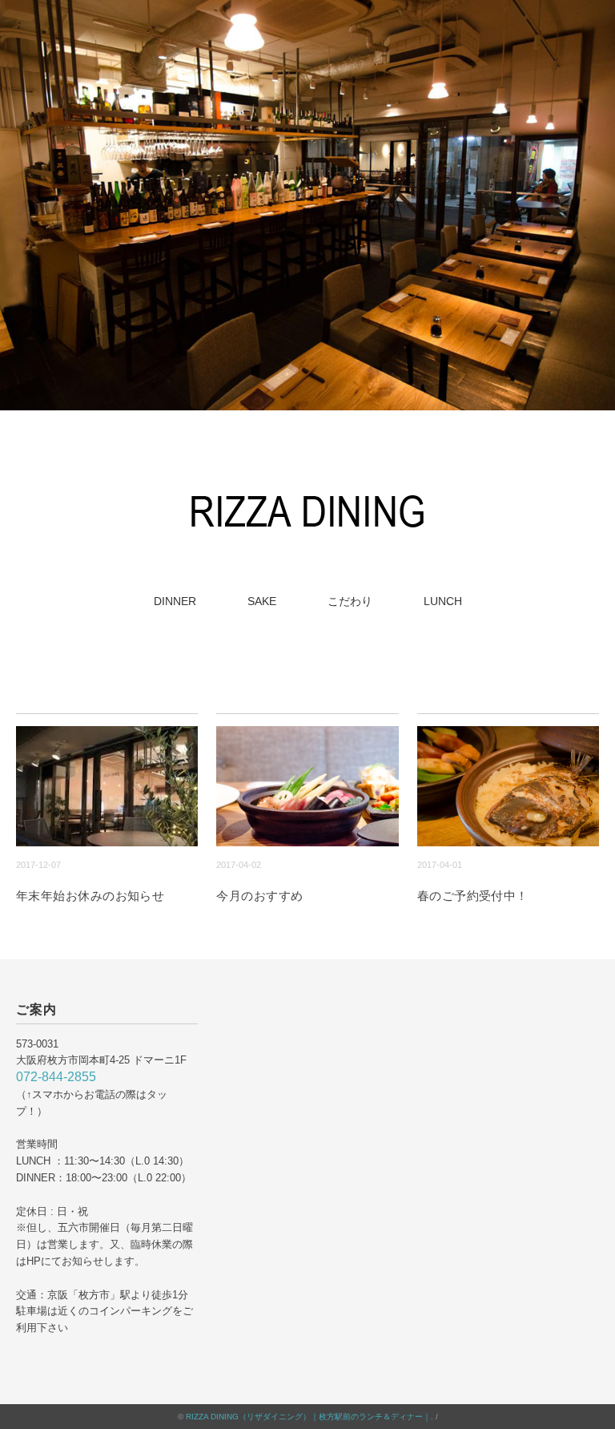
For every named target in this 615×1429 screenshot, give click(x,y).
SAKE (261, 601)
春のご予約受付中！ (473, 895)
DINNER (175, 601)
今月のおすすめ (259, 895)
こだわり (350, 601)
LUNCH (443, 601)
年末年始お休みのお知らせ (90, 895)
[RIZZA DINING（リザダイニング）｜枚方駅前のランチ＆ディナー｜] (308, 492)
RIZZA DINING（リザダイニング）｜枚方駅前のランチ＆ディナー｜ (308, 1416)
